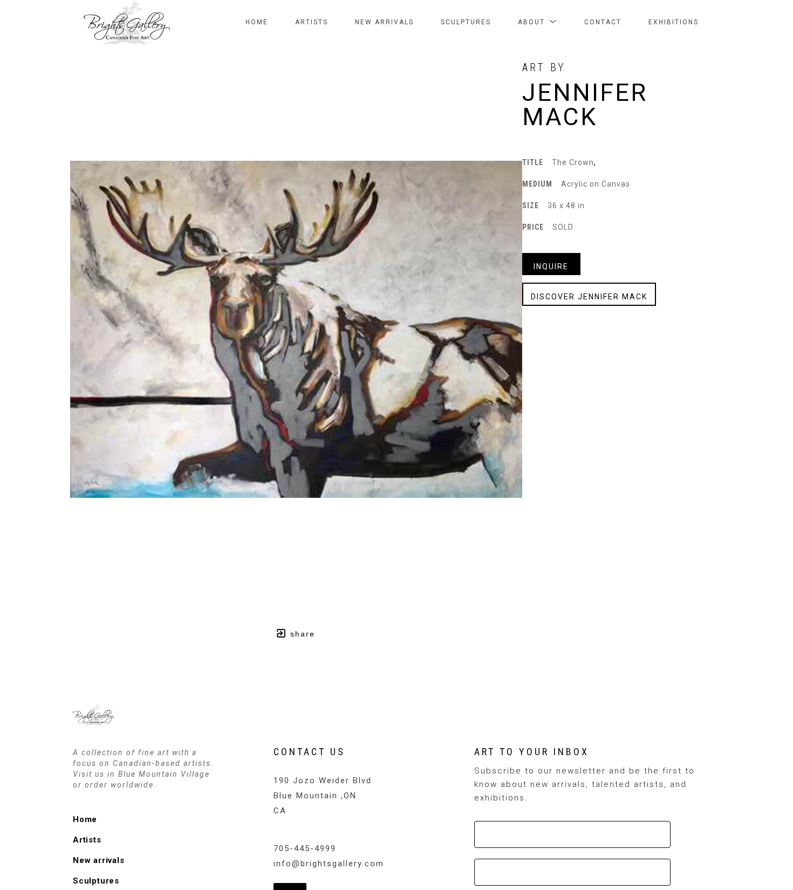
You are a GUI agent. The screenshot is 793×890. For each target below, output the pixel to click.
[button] (537, 22)
